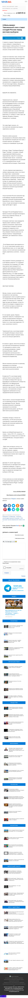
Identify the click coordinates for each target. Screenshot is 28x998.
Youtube (21, 13)
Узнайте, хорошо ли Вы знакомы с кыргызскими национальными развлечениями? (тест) (16, 968)
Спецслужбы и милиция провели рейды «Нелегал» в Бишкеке (15, 667)
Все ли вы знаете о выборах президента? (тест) (14, 953)
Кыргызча (4, 10)
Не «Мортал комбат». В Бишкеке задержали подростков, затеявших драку (16, 696)
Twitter (17, 13)
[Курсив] (5, 541)
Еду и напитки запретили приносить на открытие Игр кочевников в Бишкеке (16, 723)
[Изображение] (10, 541)
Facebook (19, 13)
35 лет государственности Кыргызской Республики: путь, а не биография (16, 831)
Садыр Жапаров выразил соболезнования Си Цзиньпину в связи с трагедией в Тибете (15, 674)
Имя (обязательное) (19, 535)
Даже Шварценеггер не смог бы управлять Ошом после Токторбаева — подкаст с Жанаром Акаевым (13, 612)
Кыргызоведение (6, 8)
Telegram (25, 13)
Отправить (6, 572)
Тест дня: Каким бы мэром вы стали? (16, 960)
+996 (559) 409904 (7, 527)
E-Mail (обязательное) (19, 538)
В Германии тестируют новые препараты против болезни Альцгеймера (15, 935)
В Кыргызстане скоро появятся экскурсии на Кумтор (15, 812)
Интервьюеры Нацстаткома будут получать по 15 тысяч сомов (16, 756)
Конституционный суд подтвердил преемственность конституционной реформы (16, 845)
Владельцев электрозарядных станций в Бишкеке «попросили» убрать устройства (15, 764)
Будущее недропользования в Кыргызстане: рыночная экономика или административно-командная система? (16, 805)
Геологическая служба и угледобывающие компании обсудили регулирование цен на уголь (16, 790)
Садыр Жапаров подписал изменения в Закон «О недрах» (16, 819)
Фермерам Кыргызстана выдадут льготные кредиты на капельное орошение (15, 778)
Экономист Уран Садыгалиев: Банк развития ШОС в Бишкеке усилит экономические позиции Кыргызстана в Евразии (16, 750)
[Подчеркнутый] (7, 541)
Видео (16, 6)
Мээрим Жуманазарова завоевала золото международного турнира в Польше (16, 708)
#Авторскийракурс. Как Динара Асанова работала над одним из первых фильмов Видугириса (15, 872)
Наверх (23, 576)
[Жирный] (3, 541)
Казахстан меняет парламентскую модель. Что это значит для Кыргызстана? (16, 626)
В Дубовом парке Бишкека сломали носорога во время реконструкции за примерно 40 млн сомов (16, 715)
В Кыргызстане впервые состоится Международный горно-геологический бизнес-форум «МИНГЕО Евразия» (16, 797)
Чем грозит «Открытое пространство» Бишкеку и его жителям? (16, 860)
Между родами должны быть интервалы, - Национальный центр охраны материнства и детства (16, 920)
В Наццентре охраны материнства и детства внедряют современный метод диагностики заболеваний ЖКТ (16, 942)
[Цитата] (12, 541)
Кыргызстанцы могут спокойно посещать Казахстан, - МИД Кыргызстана (15, 641)
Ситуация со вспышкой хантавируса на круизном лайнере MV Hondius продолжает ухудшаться (16, 927)
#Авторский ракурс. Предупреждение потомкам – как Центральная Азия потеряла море (16, 894)
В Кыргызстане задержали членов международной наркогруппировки (16, 689)
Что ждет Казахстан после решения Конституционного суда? (16, 838)
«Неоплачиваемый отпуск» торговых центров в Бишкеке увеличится (16, 771)
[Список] (14, 541)
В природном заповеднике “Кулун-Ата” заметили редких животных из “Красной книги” (16, 730)
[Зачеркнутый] (9, 541)
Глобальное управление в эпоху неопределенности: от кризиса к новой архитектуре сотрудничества (16, 853)
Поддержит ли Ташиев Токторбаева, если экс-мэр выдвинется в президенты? (16, 648)
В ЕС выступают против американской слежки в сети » (14, 520)
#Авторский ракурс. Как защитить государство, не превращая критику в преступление (16, 901)
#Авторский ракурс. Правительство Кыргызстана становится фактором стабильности (16, 879)
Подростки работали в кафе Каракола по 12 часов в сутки (15, 737)
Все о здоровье (14, 8)
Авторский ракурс (11, 6)
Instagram (23, 13)
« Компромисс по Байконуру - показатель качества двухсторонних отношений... (12, 516)
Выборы (4, 6)
